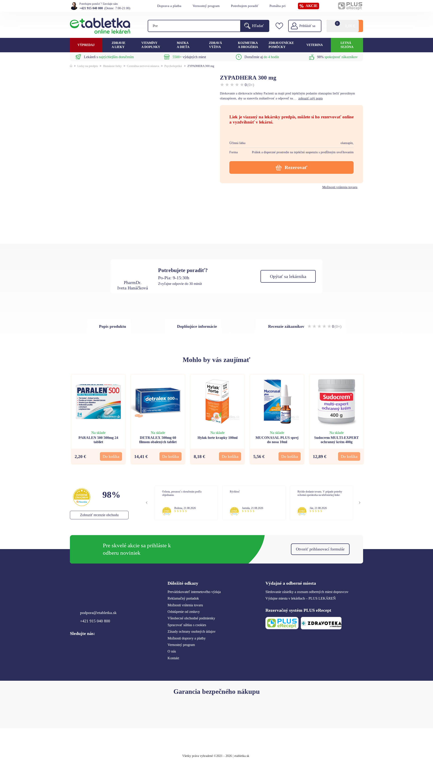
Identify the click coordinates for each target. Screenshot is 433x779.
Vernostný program (206, 6)
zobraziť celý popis (310, 98)
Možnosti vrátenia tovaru (339, 187)
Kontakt (173, 658)
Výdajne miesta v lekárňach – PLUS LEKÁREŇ (300, 598)
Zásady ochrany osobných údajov (192, 631)
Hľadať (258, 25)
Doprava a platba (169, 6)
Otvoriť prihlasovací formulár (320, 549)
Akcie (312, 6)
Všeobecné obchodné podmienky (191, 618)
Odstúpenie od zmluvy (184, 612)
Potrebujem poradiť (244, 6)
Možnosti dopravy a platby (187, 638)
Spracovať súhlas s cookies (187, 625)
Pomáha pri (277, 6)
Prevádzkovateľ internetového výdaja (194, 592)
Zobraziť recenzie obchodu (99, 515)
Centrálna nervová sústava (143, 66)
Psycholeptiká (173, 66)
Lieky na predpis (87, 66)
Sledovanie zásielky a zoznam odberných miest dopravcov (306, 592)
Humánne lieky (112, 66)
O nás (172, 651)
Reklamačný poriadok (183, 598)
